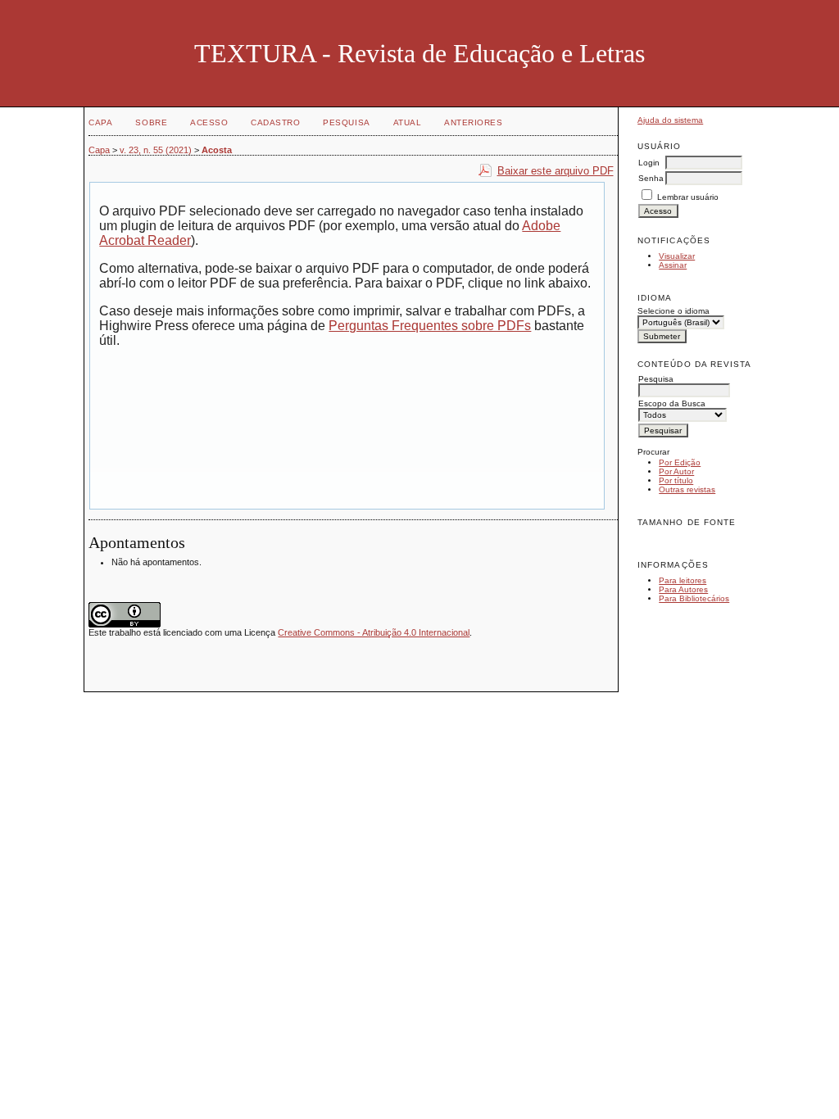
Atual (407, 122)
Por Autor (676, 471)
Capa (100, 122)
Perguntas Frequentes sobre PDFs (430, 326)
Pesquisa (346, 122)
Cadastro (275, 122)
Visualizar (677, 255)
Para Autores (683, 589)
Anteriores (473, 122)
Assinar (673, 265)
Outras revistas (687, 489)
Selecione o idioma (673, 310)
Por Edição (680, 462)
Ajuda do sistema (670, 120)
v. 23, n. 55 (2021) (156, 150)
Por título (676, 480)
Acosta (217, 150)
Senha (651, 178)
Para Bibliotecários (694, 598)
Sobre (151, 122)
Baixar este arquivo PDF (555, 171)
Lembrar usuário (688, 197)
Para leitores (682, 580)
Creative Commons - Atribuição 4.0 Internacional (373, 632)
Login (649, 162)
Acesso (209, 122)
